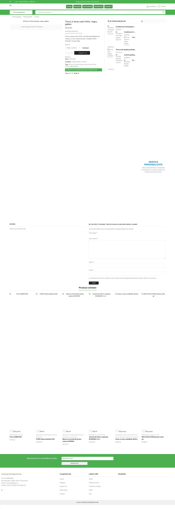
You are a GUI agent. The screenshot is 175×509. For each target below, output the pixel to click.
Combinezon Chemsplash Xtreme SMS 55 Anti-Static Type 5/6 (130, 32)
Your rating (93, 233)
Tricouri (36, 17)
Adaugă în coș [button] (40, 431)
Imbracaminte (27, 17)
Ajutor (91, 479)
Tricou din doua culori (80, 64)
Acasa (69, 6)
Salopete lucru (154, 434)
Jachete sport (101, 434)
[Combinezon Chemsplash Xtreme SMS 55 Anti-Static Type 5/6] (119, 36)
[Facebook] (10, 1)
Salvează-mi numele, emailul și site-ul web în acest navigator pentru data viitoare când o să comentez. (123, 278)
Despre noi (99, 6)
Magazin (77, 6)
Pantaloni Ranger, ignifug (134, 60)
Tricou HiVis (92, 64)
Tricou (71, 64)
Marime (67, 44)
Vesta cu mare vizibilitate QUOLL (126, 439)
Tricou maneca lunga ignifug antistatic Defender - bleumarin (134, 37)
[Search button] (163, 12)
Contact (108, 6)
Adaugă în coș (83, 53)
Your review (93, 238)
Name (91, 262)
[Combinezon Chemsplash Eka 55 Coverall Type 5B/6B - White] (111, 30)
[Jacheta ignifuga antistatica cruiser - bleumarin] (119, 58)
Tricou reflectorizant (71, 66)
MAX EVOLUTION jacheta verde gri (153, 438)
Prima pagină (16, 17)
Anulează (85, 48)
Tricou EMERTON (16, 437)
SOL (90, 494)
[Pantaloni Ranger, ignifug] (127, 63)
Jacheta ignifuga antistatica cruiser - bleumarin (130, 55)
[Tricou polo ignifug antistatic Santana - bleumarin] (111, 53)
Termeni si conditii (95, 486)
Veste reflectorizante (131, 437)
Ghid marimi (87, 6)
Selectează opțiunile (13, 431)
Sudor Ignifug (73, 437)
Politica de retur (94, 482)
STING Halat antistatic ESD (45, 439)
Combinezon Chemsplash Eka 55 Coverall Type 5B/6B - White (126, 27)
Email (91, 270)
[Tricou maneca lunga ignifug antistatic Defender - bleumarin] (127, 41)
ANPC (91, 490)
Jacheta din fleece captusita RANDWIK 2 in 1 (98, 438)
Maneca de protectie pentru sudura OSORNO (71, 440)
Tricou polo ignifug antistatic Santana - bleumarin (126, 49)
